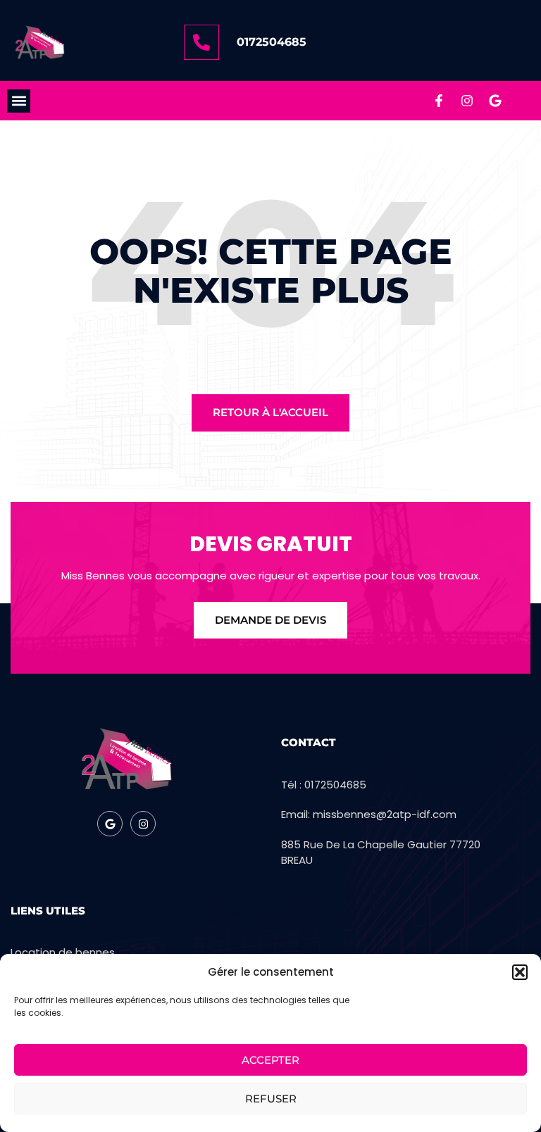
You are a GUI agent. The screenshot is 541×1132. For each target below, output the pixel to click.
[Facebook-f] (439, 100)
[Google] (495, 100)
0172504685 (271, 42)
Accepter (270, 1060)
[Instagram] (467, 100)
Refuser (271, 1098)
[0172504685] (201, 42)
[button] (520, 972)
